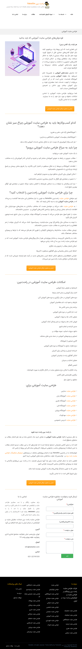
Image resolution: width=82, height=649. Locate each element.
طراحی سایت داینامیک (70, 611)
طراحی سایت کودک (53, 625)
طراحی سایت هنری (71, 628)
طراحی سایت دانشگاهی (33, 585)
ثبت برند (69, 456)
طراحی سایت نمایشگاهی (70, 620)
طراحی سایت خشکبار (34, 618)
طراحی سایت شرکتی (52, 603)
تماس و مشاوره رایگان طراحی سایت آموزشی (59, 109)
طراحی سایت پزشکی (34, 605)
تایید (67, 556)
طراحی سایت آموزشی (52, 616)
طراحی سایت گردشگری (33, 623)
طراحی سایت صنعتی (71, 633)
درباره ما (24, 14)
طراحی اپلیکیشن (53, 589)
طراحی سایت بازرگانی (34, 614)
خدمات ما (61, 14)
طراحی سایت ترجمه (71, 624)
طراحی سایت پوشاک (34, 601)
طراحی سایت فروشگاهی (51, 594)
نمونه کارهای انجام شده (45, 14)
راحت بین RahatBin (35, 3)
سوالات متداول (17, 598)
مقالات (33, 14)
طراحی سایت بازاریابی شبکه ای (32, 595)
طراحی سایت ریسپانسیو (33, 589)
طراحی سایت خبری (34, 610)
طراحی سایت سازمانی (52, 612)
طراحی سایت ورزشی (34, 627)
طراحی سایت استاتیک (71, 615)
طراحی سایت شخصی (52, 607)
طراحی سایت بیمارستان (33, 632)
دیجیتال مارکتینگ (17, 453)
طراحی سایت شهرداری (52, 620)
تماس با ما (15, 14)
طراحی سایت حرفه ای (52, 598)
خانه (71, 14)
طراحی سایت (64, 198)
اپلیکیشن (31, 505)
